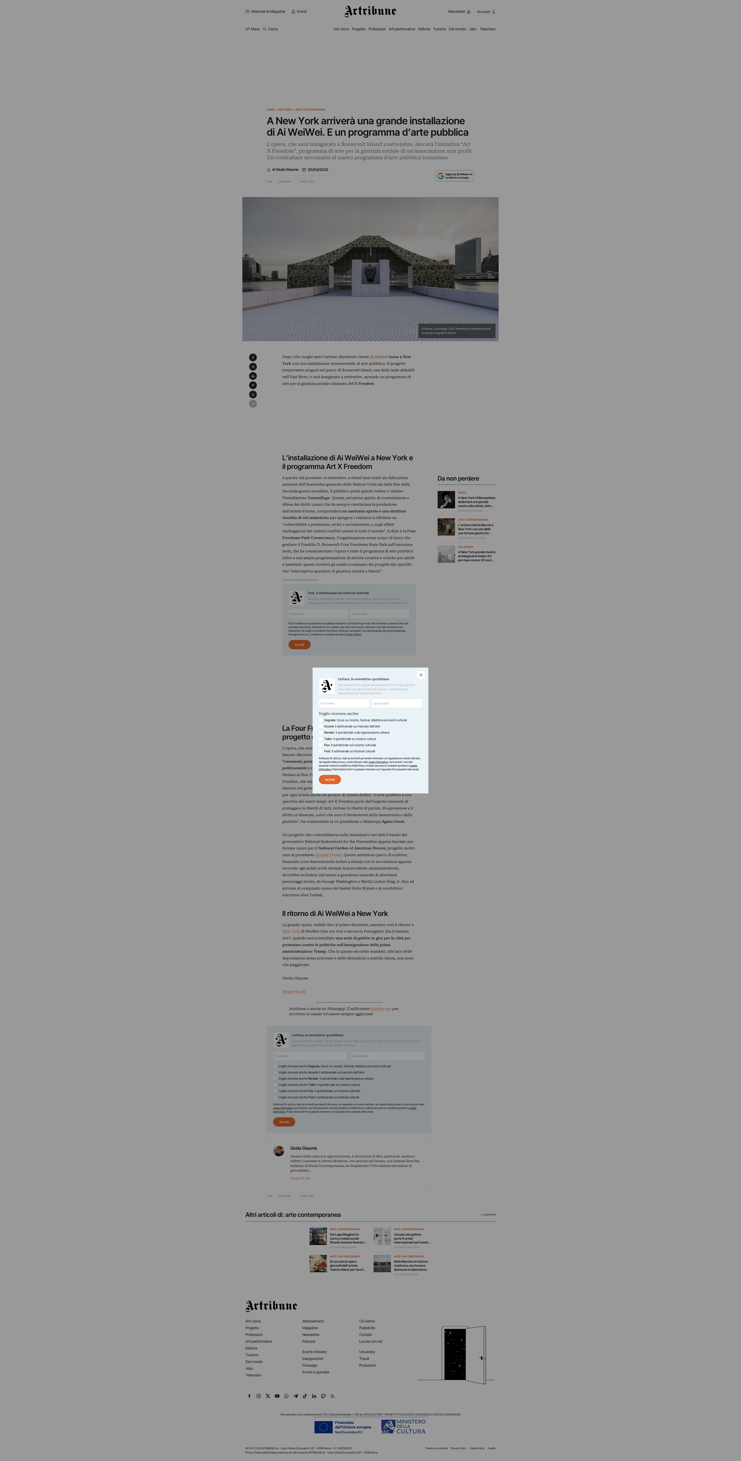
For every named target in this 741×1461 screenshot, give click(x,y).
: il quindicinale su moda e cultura (350, 739)
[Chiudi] (421, 675)
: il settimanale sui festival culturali (349, 751)
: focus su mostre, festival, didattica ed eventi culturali (365, 720)
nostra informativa (378, 762)
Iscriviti (330, 779)
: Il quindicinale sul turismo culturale (350, 745)
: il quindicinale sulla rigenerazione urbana (356, 732)
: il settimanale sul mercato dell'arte (352, 726)
